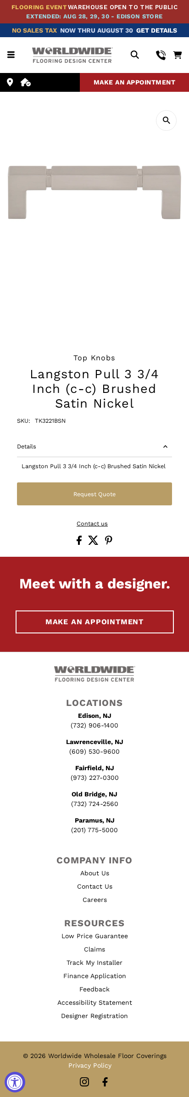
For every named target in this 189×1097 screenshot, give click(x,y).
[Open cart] (177, 55)
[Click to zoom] (166, 120)
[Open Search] (134, 55)
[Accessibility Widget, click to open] (15, 1082)
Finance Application (94, 975)
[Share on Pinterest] (108, 542)
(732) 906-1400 (94, 725)
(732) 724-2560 (94, 803)
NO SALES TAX (34, 30)
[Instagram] (84, 1082)
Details (26, 446)
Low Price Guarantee (94, 936)
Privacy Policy (89, 1065)
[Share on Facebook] (80, 542)
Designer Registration (94, 1015)
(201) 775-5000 (94, 830)
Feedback (94, 989)
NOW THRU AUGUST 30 (96, 30)
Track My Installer (94, 962)
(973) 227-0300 (95, 777)
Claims (94, 949)
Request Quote (94, 494)
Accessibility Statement (94, 1002)
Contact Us (94, 886)
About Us (94, 873)
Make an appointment (135, 82)
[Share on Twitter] (94, 542)
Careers (95, 899)
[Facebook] (105, 1082)
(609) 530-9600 (94, 751)
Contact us (92, 524)
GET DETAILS (156, 30)
